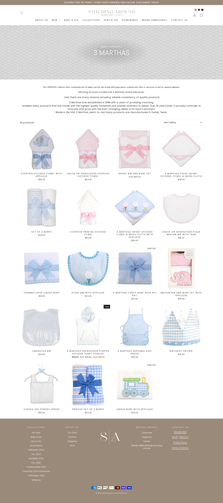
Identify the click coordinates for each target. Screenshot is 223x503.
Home (104, 46)
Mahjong (36, 480)
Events (147, 441)
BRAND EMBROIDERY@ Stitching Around (147, 447)
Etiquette (72, 441)
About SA (41, 20)
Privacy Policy (180, 442)
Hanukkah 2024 (36, 458)
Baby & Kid (71, 20)
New (55, 20)
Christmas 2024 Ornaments (36, 471)
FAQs (72, 445)
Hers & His (111, 20)
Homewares (130, 20)
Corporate (147, 432)
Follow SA (183, 437)
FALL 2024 (36, 454)
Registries (147, 437)
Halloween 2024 (36, 449)
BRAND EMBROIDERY (154, 20)
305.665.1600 (180, 432)
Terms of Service (180, 448)
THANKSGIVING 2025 (36, 467)
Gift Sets (36, 432)
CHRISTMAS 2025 (36, 475)
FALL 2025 (36, 462)
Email (174, 437)
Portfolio (72, 437)
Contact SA (179, 20)
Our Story (72, 432)
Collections (91, 20)
